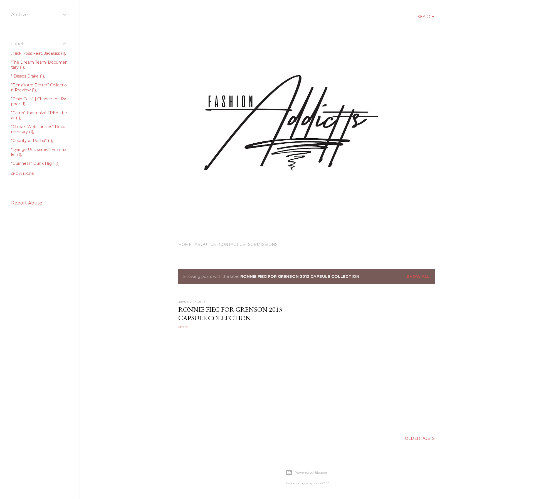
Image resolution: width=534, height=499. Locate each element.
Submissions (263, 244)
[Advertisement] (241, 381)
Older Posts (420, 438)
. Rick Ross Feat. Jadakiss (37, 53)
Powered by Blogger (311, 472)
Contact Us (232, 244)
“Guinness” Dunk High (34, 163)
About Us (205, 244)
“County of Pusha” (31, 140)
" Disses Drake (27, 76)
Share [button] (182, 327)
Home (185, 244)
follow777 (321, 483)
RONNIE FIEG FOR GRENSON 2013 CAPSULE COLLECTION (230, 313)
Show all (418, 276)
